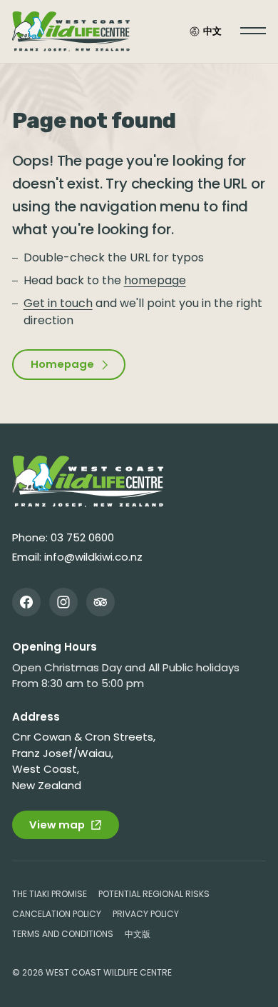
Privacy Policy (146, 914)
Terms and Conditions (62, 934)
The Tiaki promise (49, 894)
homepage (155, 280)
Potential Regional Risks (154, 894)
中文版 (137, 934)
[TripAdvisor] (100, 602)
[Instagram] (63, 602)
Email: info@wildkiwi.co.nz (77, 556)
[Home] (87, 481)
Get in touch (58, 303)
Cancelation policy (56, 914)
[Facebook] (26, 602)
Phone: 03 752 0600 (63, 537)
